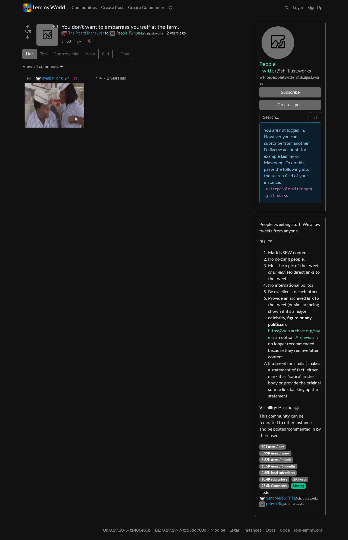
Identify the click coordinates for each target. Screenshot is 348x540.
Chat (125, 54)
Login (298, 7)
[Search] (286, 7)
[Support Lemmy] (170, 7)
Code (285, 530)
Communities (84, 7)
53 (69, 41)
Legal (234, 530)
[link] (79, 41)
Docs (270, 530)
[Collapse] (28, 78)
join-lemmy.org (308, 530)
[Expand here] (47, 35)
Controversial (66, 54)
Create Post (112, 7)
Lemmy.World (49, 7)
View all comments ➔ (43, 66)
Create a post (290, 105)
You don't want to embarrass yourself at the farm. (120, 27)
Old (105, 54)
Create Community (146, 7)
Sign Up (314, 7)
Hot (29, 54)
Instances (252, 530)
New (90, 54)
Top (43, 54)
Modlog (298, 486)
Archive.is (305, 337)
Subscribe (290, 92)
